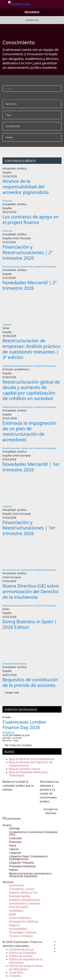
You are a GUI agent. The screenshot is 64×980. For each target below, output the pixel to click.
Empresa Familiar (19, 896)
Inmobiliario (16, 910)
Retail (12, 914)
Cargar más (12, 692)
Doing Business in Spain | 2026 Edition (29, 624)
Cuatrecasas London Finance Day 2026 (24, 724)
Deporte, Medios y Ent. (23, 892)
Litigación (15, 852)
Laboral (13, 849)
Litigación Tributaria (21, 862)
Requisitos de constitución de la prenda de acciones (30, 682)
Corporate (7, 324)
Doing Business (20, 663)
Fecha (9, 137)
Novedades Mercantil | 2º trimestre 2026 (29, 285)
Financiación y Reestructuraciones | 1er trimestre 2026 (29, 527)
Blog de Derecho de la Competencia (31, 759)
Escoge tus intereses (51, 811)
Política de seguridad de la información (25, 961)
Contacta (15, 975)
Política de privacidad (22, 952)
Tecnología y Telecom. (23, 932)
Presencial (8, 732)
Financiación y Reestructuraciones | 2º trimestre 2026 (27, 252)
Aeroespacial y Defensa (23, 921)
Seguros (14, 925)
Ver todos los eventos (18, 745)
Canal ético (16, 972)
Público (13, 869)
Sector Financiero (20, 918)
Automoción (16, 885)
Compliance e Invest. (22, 889)
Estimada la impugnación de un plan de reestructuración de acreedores (29, 431)
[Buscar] (59, 88)
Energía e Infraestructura (24, 899)
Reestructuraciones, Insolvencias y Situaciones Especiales (29, 266)
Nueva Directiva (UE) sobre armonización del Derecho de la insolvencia (30, 591)
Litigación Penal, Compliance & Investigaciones (28, 857)
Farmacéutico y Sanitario (24, 903)
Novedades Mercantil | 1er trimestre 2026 (31, 467)
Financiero (7, 201)
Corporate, (7, 663)
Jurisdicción (12, 126)
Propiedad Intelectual (22, 866)
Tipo (8, 115)
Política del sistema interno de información (26, 967)
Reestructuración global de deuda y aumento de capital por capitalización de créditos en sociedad (31, 390)
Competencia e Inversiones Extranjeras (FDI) (33, 833)
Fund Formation (18, 907)
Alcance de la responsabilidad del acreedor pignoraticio (25, 186)
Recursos (32, 12)
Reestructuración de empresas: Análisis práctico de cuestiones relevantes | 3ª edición (31, 348)
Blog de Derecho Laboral (24, 768)
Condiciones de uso (21, 949)
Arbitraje (14, 828)
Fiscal (12, 845)
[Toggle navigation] (4, 4)
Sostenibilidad (18, 928)
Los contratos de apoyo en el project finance (30, 219)
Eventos (32, 20)
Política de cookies (21, 956)
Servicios (11, 103)
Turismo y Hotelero (21, 936)
